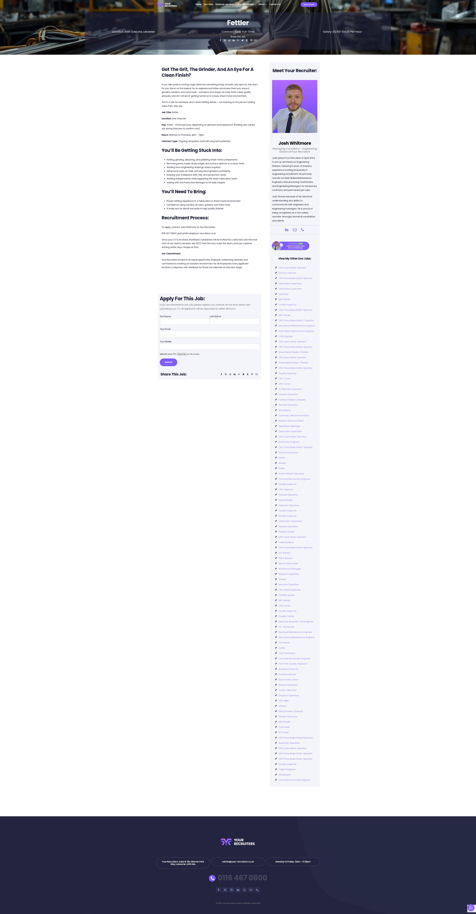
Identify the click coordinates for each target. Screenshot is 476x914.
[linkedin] (238, 889)
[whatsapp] (244, 889)
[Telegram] (242, 41)
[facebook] (218, 889)
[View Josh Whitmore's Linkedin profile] (286, 230)
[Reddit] (229, 41)
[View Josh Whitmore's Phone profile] (303, 230)
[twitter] (225, 889)
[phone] (257, 889)
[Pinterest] (251, 41)
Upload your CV (168, 354)
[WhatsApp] (238, 41)
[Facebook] (220, 41)
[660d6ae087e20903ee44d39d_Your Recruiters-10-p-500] (167, 2)
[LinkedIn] (233, 41)
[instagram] (231, 889)
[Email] (255, 41)
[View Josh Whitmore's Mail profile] (295, 230)
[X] (225, 41)
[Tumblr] (247, 41)
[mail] (250, 889)
